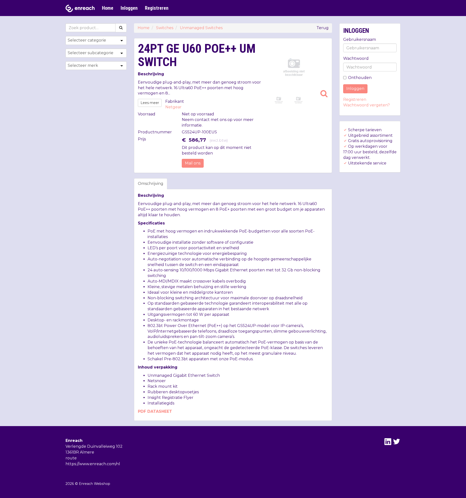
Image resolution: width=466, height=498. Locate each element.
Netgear (173, 107)
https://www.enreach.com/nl (93, 464)
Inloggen (129, 8)
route (71, 458)
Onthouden (360, 77)
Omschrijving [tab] (150, 183)
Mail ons (192, 163)
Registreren (156, 8)
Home (107, 8)
